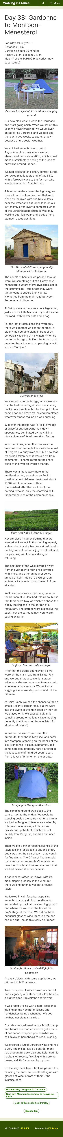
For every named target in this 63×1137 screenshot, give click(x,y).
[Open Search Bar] (43, 3)
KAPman (53, 1128)
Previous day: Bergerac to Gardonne (25, 1089)
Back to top (31, 1111)
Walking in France (16, 3)
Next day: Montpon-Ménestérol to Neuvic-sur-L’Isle (30, 1095)
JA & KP (24, 1128)
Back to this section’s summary (31, 1103)
